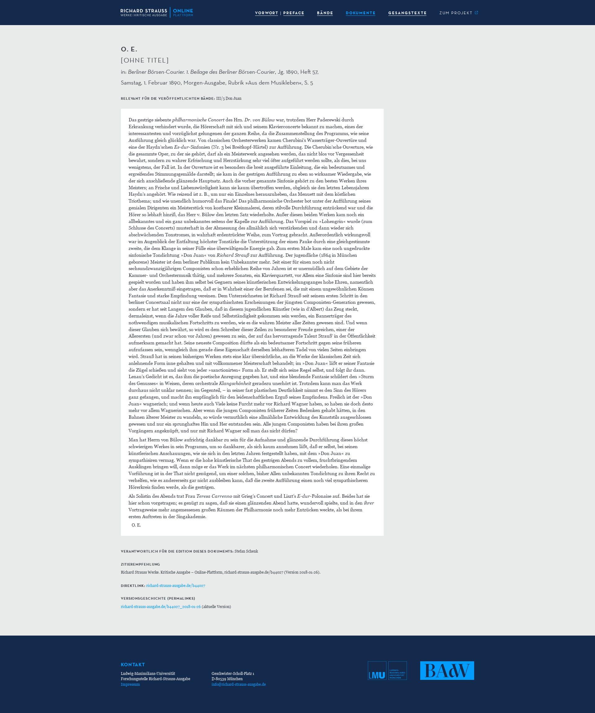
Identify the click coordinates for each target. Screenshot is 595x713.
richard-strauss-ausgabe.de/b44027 (175, 585)
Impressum (130, 684)
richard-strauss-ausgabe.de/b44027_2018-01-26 (161, 606)
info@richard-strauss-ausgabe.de (239, 684)
